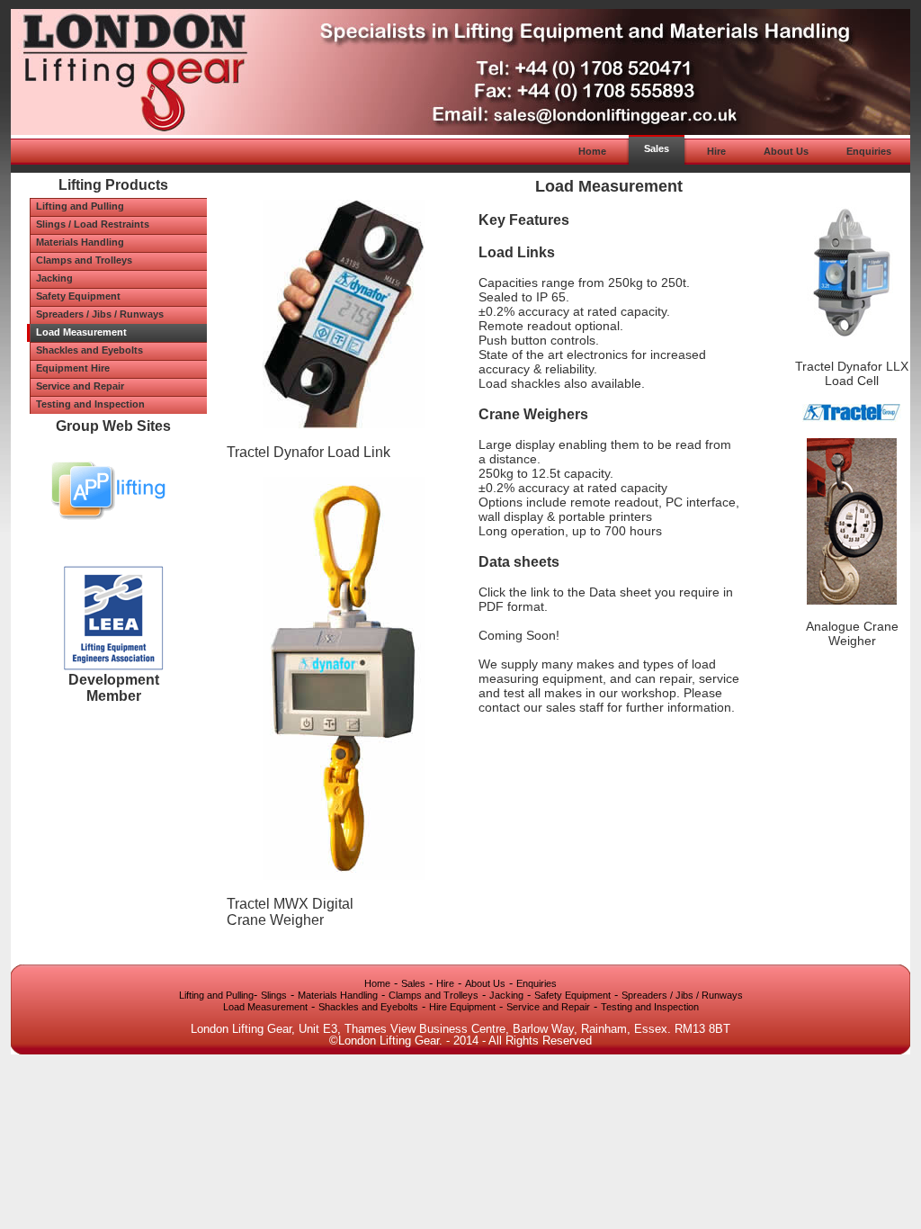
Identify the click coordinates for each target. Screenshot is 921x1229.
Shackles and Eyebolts (368, 1006)
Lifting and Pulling (216, 995)
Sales (413, 983)
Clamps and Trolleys (433, 995)
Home (377, 983)
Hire (445, 983)
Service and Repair (548, 1006)
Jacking (506, 995)
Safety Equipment (572, 995)
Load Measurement (265, 1006)
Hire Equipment (462, 1006)
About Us (485, 983)
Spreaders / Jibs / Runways (682, 995)
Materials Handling (338, 995)
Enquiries (536, 983)
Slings (274, 995)
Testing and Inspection (650, 1006)
